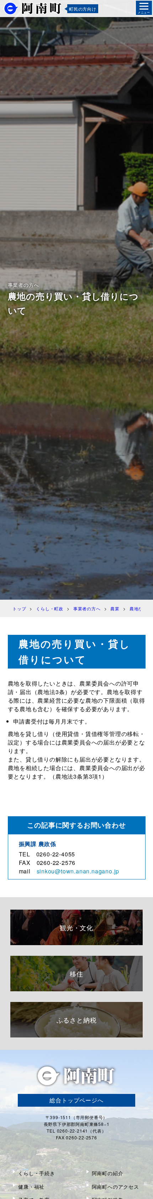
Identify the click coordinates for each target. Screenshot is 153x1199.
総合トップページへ (76, 1100)
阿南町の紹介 (107, 1173)
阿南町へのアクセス (115, 1186)
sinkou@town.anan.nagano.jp (78, 871)
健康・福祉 (31, 1186)
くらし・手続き (36, 1173)
